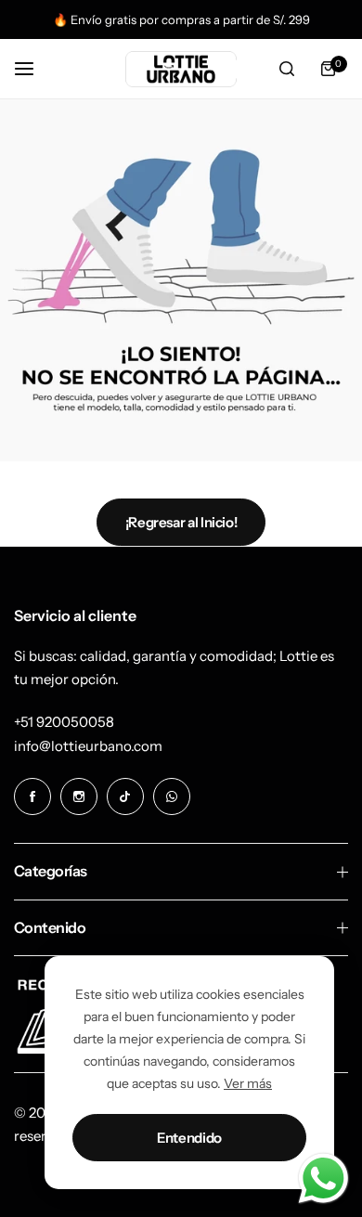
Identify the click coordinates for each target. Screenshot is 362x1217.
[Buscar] (286, 68)
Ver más (248, 1083)
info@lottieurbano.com (88, 746)
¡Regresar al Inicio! (181, 522)
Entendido (189, 1137)
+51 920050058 (64, 722)
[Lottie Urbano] (181, 69)
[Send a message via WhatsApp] (323, 1178)
